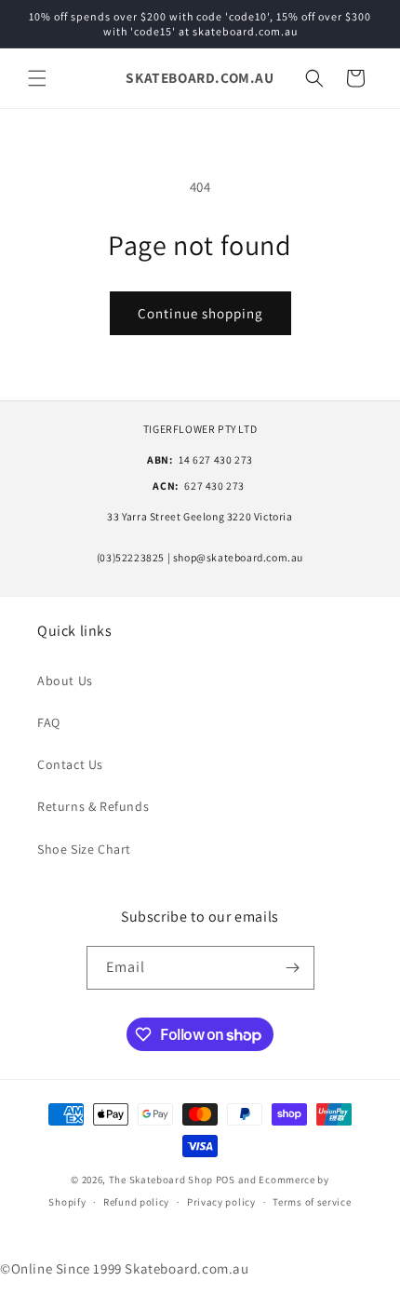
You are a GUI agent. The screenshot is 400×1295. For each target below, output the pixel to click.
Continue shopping (200, 313)
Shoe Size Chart (84, 849)
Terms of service (312, 1201)
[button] (37, 78)
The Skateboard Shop (161, 1179)
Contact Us (70, 764)
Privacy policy (221, 1201)
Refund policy (136, 1201)
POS (225, 1179)
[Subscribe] (293, 968)
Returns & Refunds (93, 806)
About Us (65, 680)
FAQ (48, 722)
